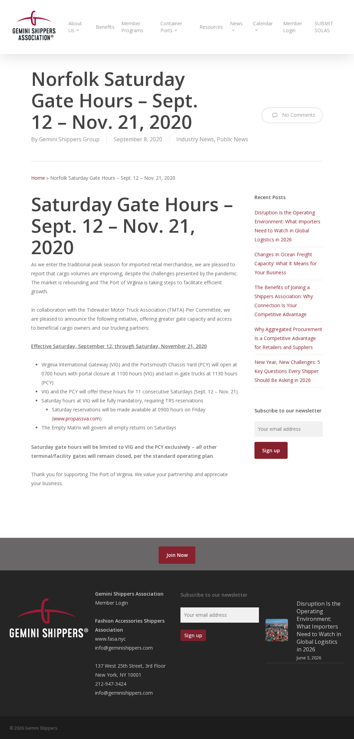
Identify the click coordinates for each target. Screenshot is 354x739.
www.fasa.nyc (110, 638)
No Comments (298, 115)
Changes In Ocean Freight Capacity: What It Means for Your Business (285, 263)
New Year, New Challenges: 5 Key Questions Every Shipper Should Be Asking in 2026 (287, 371)
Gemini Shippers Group (69, 139)
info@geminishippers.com (124, 647)
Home (38, 178)
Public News (232, 139)
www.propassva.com (76, 418)
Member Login (111, 602)
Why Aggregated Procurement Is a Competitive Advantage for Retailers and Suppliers (288, 338)
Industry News (195, 139)
